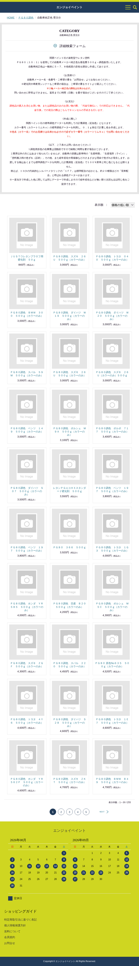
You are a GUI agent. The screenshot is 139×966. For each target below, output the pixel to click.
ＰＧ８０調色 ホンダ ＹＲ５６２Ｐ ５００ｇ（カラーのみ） (26, 782)
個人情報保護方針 (15, 925)
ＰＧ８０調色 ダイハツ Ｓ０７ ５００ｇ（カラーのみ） (26, 491)
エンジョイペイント (69, 7)
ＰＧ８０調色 (25, 17)
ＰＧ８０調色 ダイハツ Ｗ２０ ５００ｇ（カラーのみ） (112, 315)
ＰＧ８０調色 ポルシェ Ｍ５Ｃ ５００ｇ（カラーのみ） (112, 606)
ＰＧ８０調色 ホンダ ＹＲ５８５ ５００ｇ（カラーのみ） (26, 606)
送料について (12, 931)
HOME (10, 17)
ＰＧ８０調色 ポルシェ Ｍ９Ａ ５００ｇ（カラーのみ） (69, 431)
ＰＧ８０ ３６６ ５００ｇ (69, 547)
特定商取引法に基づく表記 (20, 919)
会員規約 (9, 937)
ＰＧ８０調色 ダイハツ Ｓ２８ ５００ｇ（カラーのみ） (69, 722)
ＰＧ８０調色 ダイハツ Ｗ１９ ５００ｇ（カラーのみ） (69, 315)
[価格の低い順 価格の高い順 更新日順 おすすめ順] (122, 205)
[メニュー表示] (128, 7)
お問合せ (9, 943)
